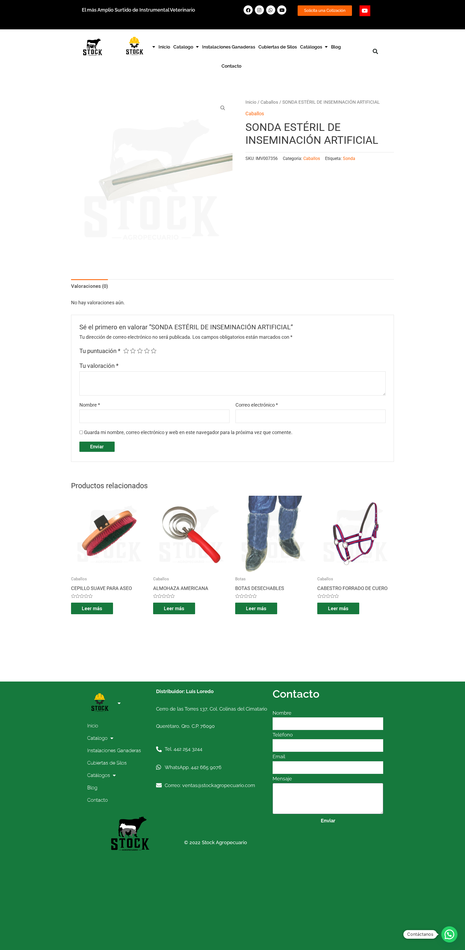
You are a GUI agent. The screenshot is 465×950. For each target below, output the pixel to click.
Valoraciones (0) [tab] (89, 286)
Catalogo (183, 47)
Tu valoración (98, 365)
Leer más (92, 608)
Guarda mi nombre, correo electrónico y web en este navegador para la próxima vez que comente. (188, 432)
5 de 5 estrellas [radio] (154, 351)
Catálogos (311, 47)
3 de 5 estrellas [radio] (140, 351)
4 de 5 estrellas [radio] (147, 351)
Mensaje (282, 778)
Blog (336, 47)
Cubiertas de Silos (277, 47)
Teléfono (283, 735)
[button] (375, 51)
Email (279, 756)
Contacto (231, 66)
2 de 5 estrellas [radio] (133, 351)
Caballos (269, 102)
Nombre (89, 405)
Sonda (349, 158)
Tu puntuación (99, 351)
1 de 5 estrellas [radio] (126, 351)
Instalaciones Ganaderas (228, 47)
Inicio (164, 47)
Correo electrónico (256, 405)
